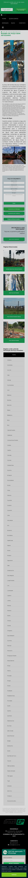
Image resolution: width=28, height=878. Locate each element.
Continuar (14, 874)
